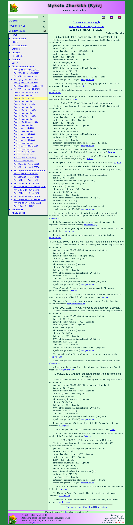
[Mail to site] (44, 22)
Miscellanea (17, 209)
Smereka (16, 59)
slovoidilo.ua (55, 92)
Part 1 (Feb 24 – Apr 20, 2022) (26, 70)
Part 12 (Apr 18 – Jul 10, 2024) (26, 177)
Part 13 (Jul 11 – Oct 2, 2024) (26, 180)
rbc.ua (74, 99)
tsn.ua (74, 291)
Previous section (74, 507)
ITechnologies (18, 56)
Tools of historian (19, 45)
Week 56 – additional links (24, 113)
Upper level (88, 507)
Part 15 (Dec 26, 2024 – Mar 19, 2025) (30, 187)
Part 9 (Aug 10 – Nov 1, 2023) (26, 167)
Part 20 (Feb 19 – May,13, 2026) (27, 203)
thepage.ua (64, 425)
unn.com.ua (54, 218)
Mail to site (14, 21)
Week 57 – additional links (24, 119)
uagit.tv (117, 162)
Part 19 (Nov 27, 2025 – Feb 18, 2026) (30, 200)
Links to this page (17, 31)
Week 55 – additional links (24, 107)
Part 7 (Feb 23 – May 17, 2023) (27, 89)
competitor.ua (87, 79)
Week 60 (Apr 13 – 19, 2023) (24, 134)
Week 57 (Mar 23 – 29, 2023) (25, 116)
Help (64, 512)
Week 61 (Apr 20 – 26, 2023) (24, 140)
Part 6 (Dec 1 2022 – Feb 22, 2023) (28, 86)
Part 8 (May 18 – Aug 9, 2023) (26, 164)
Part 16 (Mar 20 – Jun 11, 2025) (27, 190)
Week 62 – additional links (24, 149)
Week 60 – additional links (24, 137)
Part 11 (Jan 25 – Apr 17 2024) (26, 174)
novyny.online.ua (67, 370)
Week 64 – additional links (24, 161)
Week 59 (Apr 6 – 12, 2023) (24, 128)
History (15, 42)
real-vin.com (64, 495)
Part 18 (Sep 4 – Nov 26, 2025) (27, 196)
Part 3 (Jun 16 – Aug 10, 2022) (26, 76)
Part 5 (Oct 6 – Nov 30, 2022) (26, 83)
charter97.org (90, 224)
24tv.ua (84, 86)
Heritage (16, 52)
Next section (101, 507)
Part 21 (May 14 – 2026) (24, 206)
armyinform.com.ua (76, 303)
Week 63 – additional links (24, 155)
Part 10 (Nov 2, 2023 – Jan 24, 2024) (29, 170)
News (14, 35)
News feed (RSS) (17, 26)
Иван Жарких (18, 213)
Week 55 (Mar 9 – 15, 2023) (24, 104)
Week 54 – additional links (24, 101)
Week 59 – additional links (24, 131)
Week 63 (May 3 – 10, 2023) (24, 152)
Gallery (15, 63)
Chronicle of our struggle (23, 66)
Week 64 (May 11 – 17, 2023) (25, 158)
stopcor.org (69, 231)
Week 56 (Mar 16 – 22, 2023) (25, 110)
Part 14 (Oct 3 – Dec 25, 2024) (26, 183)
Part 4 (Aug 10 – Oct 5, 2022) (26, 79)
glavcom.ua (54, 363)
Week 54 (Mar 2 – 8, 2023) (24, 98)
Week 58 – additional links (24, 125)
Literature (16, 49)
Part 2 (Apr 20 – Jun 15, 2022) (26, 73)
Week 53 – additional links (24, 95)
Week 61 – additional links (24, 143)
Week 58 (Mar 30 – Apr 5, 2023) (26, 122)
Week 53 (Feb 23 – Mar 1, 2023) (26, 92)
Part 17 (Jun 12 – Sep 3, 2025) (26, 193)
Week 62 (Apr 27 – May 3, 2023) (26, 146)
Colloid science (19, 38)
